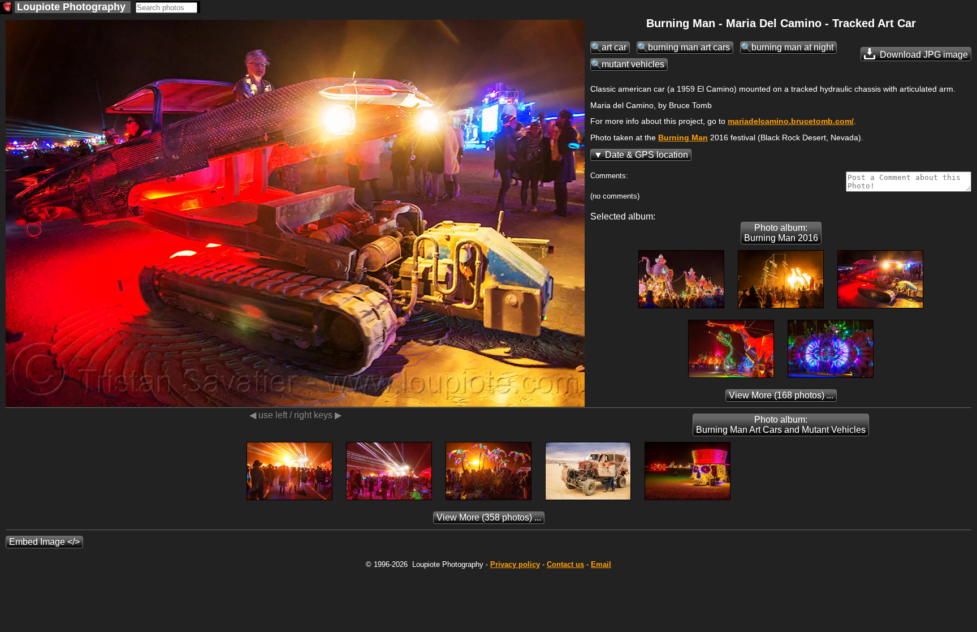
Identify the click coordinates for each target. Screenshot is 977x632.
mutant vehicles (633, 64)
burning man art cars (689, 47)
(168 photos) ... (781, 395)
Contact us (565, 564)
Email (601, 564)
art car (614, 47)
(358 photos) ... (488, 517)
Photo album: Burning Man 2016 (781, 233)
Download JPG (922, 54)
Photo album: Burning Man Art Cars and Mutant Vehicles (781, 425)
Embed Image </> (44, 542)
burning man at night (792, 47)
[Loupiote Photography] (6, 8)
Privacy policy (515, 564)
